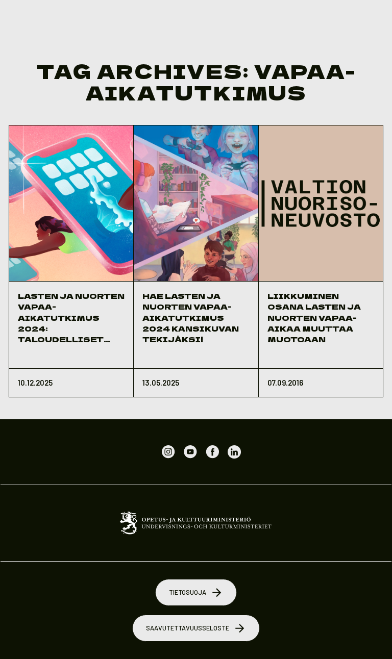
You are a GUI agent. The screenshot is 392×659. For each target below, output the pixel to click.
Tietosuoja (187, 592)
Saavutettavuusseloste (187, 628)
